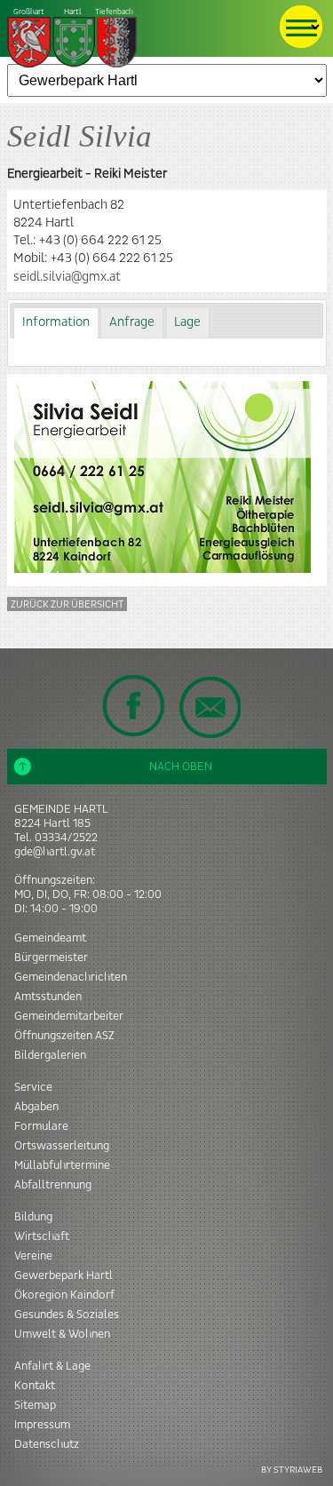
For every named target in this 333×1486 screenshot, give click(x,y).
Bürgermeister (51, 957)
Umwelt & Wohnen (62, 1334)
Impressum (42, 1425)
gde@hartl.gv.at (54, 852)
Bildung (33, 1217)
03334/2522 (66, 837)
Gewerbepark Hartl (63, 1275)
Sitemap (35, 1405)
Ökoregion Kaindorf (64, 1295)
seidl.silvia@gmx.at (67, 277)
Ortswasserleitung (61, 1146)
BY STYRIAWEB (291, 1469)
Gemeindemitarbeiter (68, 1016)
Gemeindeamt (50, 938)
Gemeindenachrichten (70, 977)
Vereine (33, 1256)
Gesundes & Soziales (66, 1314)
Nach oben (180, 766)
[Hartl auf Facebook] (134, 705)
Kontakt (34, 1386)
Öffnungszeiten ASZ (64, 1036)
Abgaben (36, 1107)
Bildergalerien (50, 1055)
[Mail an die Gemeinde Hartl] (209, 707)
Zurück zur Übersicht (67, 604)
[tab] (55, 322)
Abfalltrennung (52, 1185)
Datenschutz (46, 1444)
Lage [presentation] (187, 322)
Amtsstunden (48, 996)
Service (33, 1087)
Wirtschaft (41, 1236)
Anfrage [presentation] (132, 322)
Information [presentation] (56, 322)
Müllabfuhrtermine (62, 1165)
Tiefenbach (73, 12)
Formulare (41, 1126)
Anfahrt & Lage (52, 1366)
